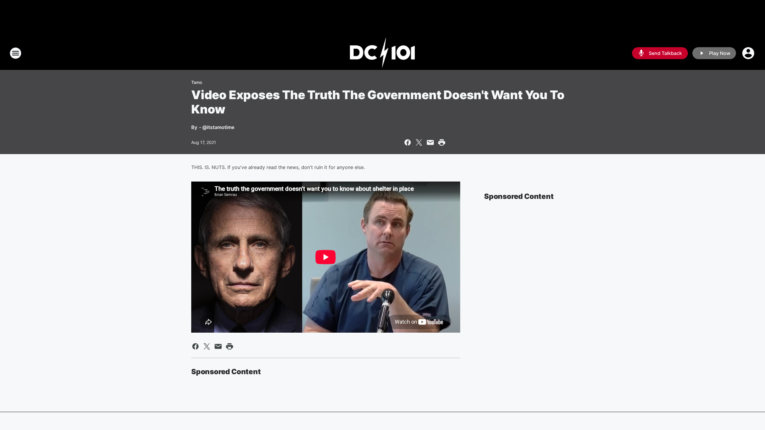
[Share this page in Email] (430, 142)
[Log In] (748, 53)
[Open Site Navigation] (16, 53)
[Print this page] (441, 142)
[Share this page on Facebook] (407, 142)
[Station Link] (382, 53)
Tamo (196, 82)
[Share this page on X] (419, 142)
